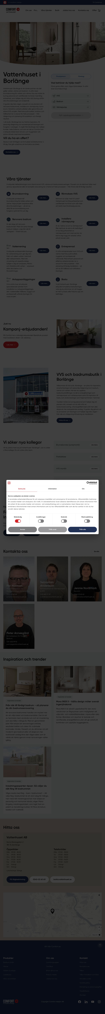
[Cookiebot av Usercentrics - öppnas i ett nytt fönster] (88, 482)
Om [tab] (83, 489)
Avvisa (22, 529)
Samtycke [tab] (21, 489)
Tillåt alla (82, 529)
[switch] (41, 521)
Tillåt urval (52, 529)
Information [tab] (52, 489)
